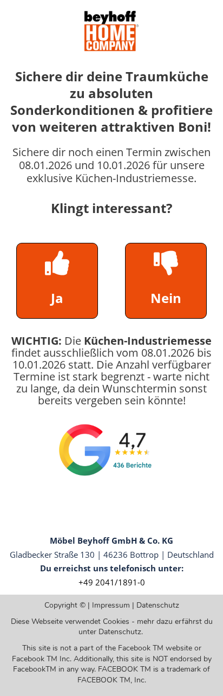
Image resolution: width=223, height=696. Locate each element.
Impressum (111, 605)
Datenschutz (157, 605)
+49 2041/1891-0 (111, 582)
